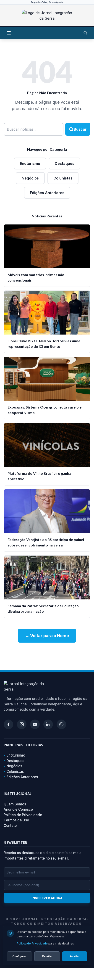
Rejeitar (47, 956)
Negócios (30, 178)
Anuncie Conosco (18, 809)
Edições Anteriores (47, 192)
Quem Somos (15, 804)
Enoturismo (30, 163)
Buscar (80, 129)
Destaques (64, 163)
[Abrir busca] (85, 33)
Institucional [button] (18, 794)
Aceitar (75, 956)
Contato (10, 825)
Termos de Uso (16, 820)
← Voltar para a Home (47, 635)
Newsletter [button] (15, 842)
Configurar (19, 956)
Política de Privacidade (23, 815)
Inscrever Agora (47, 898)
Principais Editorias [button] (23, 745)
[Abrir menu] (9, 33)
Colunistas (63, 178)
